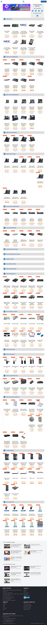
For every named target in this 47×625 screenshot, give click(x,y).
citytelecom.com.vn (9, 621)
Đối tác (25, 591)
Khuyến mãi (5, 604)
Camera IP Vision (10, 259)
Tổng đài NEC (9, 19)
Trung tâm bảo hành (27, 595)
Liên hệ (4, 609)
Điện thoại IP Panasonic (11, 132)
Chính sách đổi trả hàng (28, 605)
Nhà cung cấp (26, 592)
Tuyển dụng (5, 608)
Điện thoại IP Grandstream (12, 94)
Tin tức (4, 605)
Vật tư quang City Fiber (11, 311)
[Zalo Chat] (32, 10)
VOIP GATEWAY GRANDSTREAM (12, 206)
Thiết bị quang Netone (11, 268)
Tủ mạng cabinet (10, 450)
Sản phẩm (43, 1)
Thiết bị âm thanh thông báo (12, 397)
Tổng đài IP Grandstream (12, 56)
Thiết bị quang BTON (10, 273)
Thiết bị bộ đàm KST (10, 354)
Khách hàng (26, 594)
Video (4, 606)
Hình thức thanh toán (27, 608)
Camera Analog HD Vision (12, 249)
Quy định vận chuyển (27, 606)
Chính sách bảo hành (27, 604)
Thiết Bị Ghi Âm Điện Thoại (12, 375)
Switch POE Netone (10, 349)
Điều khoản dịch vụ (27, 609)
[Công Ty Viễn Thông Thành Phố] (23, 1)
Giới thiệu (25, 590)
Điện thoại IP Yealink (11, 153)
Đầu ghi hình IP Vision (11, 263)
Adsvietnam (42, 623)
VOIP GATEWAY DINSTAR (11, 227)
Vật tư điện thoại (10, 502)
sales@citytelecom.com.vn (9, 620)
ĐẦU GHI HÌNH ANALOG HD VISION (13, 254)
